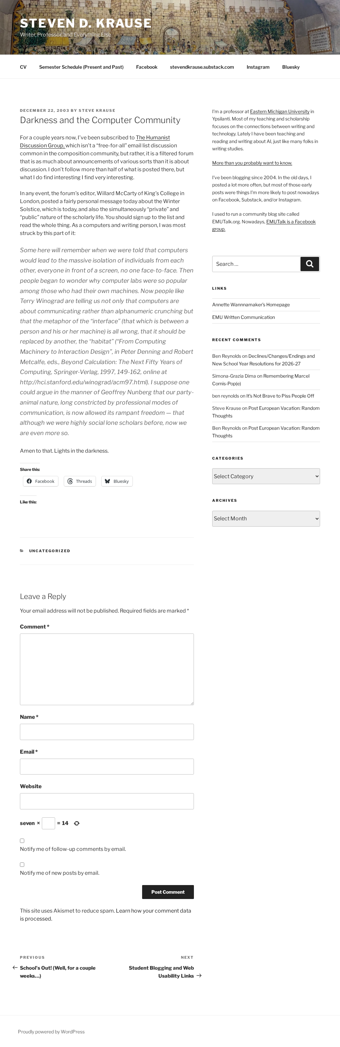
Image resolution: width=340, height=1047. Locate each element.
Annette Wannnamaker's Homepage (251, 304)
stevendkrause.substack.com (202, 67)
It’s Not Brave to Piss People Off (280, 396)
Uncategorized (50, 551)
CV (23, 67)
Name (29, 717)
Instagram (258, 67)
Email (29, 752)
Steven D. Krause (86, 23)
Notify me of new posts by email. (59, 873)
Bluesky (291, 67)
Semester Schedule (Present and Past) (81, 67)
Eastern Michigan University (279, 111)
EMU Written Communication (243, 317)
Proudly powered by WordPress (51, 1031)
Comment (34, 627)
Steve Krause (97, 110)
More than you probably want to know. (252, 163)
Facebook (146, 67)
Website (31, 786)
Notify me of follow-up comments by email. (73, 849)
